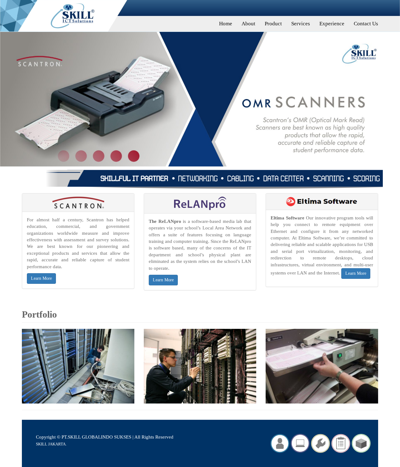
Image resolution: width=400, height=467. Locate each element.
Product (273, 24)
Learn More (41, 278)
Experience (331, 24)
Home (225, 24)
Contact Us (366, 24)
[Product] (300, 442)
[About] (279, 442)
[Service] (320, 442)
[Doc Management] (361, 442)
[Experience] (340, 442)
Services (300, 24)
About (248, 24)
